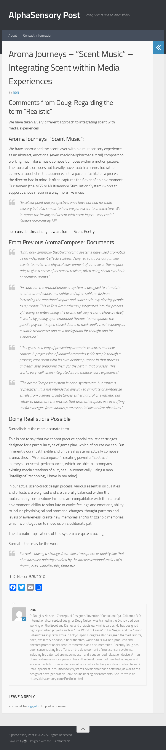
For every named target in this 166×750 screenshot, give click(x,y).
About (12, 35)
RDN (16, 93)
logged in (33, 706)
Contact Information (37, 35)
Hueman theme (61, 741)
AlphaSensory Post (44, 15)
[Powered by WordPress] (25, 741)
